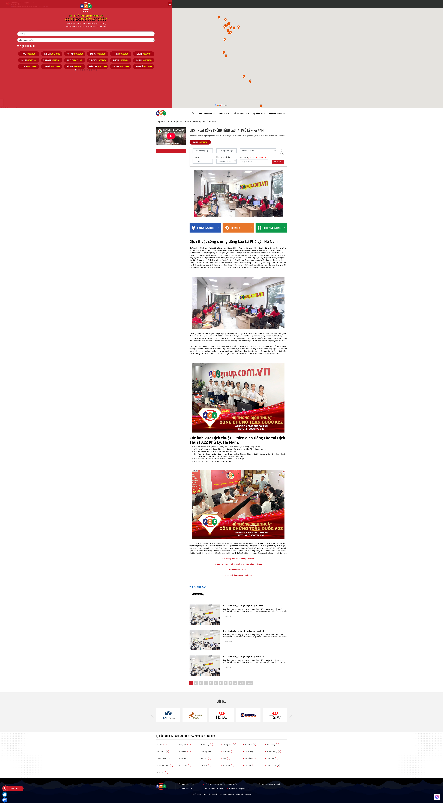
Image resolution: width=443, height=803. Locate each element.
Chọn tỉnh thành (27, 46)
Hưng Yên (184, 744)
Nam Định (162, 751)
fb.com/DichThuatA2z (187, 784)
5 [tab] (84, 70)
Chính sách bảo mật (243, 794)
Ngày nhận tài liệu (223, 157)
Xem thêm (228, 616)
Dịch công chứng (206, 113)
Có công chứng (282, 151)
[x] (170, 4)
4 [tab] (82, 70)
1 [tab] (75, 70)
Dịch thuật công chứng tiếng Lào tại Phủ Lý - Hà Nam (192, 121)
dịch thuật (203, 346)
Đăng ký (214, 794)
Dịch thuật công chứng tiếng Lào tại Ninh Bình (243, 656)
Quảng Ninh (229, 744)
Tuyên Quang (273, 751)
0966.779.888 (210, 788)
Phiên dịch (223, 113)
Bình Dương (273, 765)
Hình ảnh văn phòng (277, 113)
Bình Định (272, 758)
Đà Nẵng (250, 758)
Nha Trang (184, 765)
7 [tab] (89, 70)
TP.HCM (205, 765)
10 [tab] (96, 70)
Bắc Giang (250, 751)
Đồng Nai (162, 772)
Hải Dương (272, 744)
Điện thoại (253, 158)
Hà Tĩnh (205, 758)
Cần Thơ (249, 765)
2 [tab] (78, 70)
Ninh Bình (184, 751)
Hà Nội (161, 744)
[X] (193, 113)
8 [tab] (91, 70)
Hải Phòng (206, 744)
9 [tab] (94, 70)
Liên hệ (205, 794)
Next (157, 61)
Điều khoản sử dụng (226, 794)
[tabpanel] (28, 60)
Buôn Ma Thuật (164, 765)
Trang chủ (159, 121)
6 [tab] (87, 70)
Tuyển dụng (196, 794)
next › (242, 683)
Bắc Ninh (250, 744)
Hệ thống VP (258, 113)
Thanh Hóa (163, 758)
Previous (14, 61)
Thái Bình (228, 751)
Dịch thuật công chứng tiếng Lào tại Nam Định (243, 631)
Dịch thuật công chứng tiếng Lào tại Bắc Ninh (243, 605)
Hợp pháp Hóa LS (240, 113)
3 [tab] (80, 70)
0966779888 (220, 788)
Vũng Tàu (228, 765)
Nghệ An (184, 758)
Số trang (196, 157)
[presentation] (152, 715)
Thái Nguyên (207, 751)
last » (250, 683)
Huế (226, 758)
